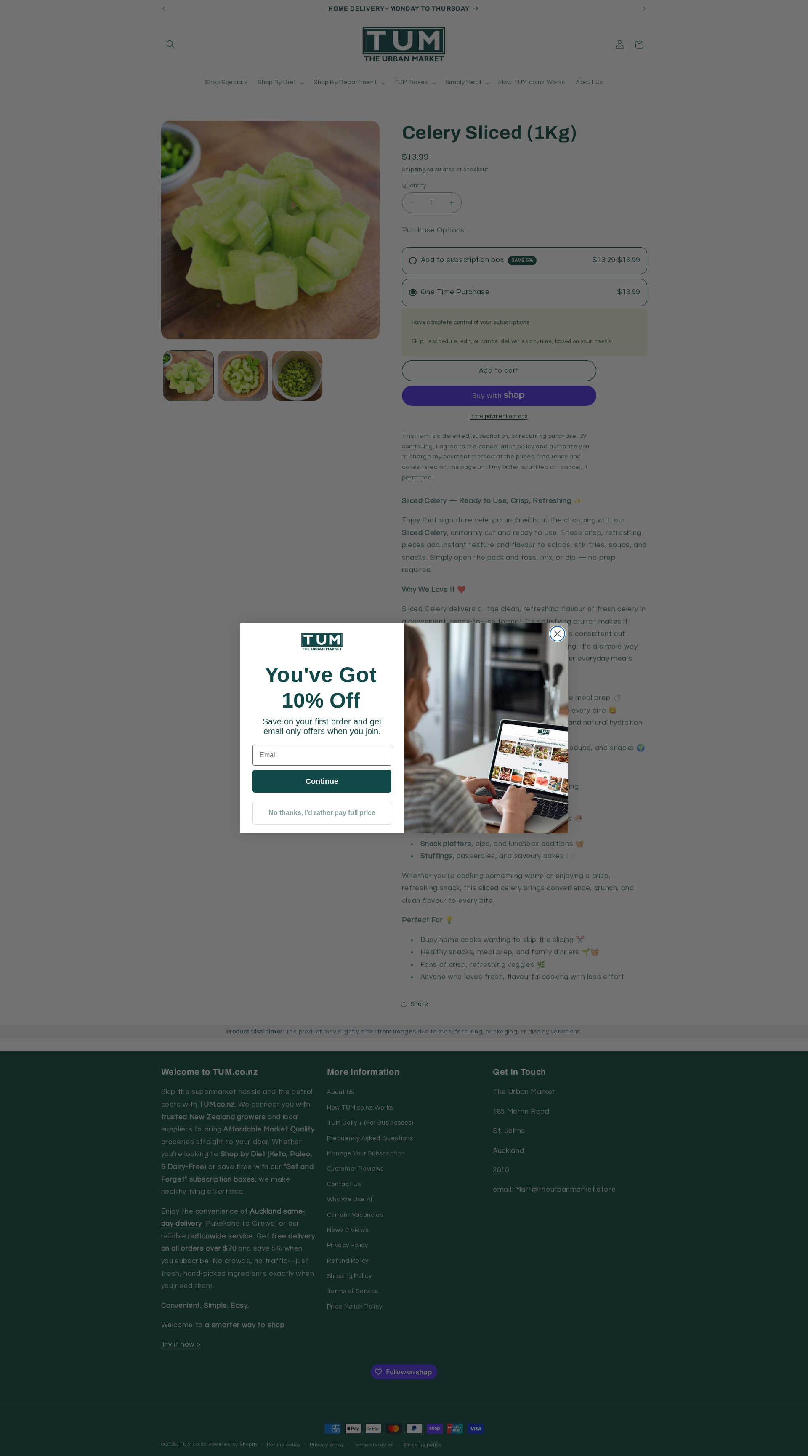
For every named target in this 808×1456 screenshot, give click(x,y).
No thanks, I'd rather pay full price (321, 812)
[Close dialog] (557, 633)
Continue (322, 781)
